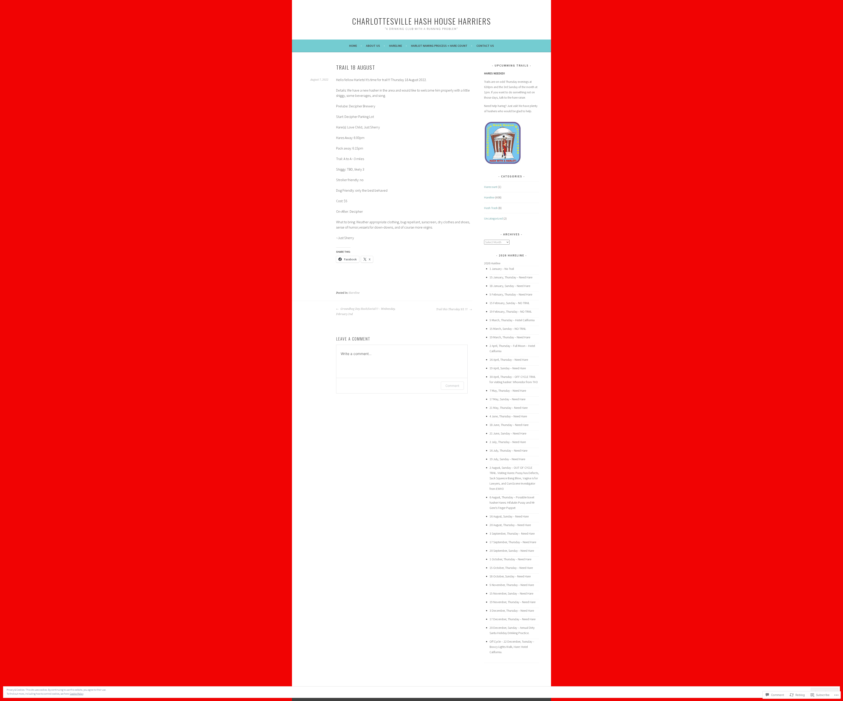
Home (353, 46)
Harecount (490, 187)
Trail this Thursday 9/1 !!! (452, 309)
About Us (373, 46)
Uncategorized (493, 218)
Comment (452, 385)
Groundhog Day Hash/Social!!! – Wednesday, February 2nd (365, 311)
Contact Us (485, 46)
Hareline (395, 46)
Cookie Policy (76, 693)
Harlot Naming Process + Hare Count (439, 46)
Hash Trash (491, 208)
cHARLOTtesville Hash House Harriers (421, 21)
